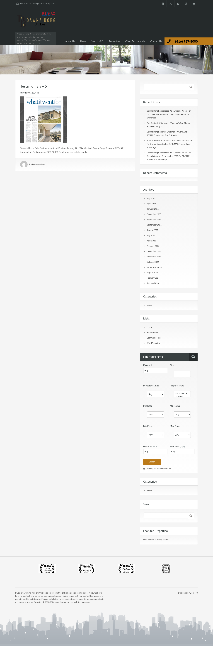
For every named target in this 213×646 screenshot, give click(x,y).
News (83, 41)
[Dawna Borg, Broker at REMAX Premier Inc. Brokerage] (35, 23)
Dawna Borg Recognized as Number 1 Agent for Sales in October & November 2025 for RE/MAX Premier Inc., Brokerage (169, 156)
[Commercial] (182, 393)
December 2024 (154, 251)
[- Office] (182, 396)
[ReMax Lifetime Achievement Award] (47, 568)
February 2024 (153, 278)
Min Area (150, 446)
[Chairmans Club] (86, 568)
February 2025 (153, 246)
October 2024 (153, 262)
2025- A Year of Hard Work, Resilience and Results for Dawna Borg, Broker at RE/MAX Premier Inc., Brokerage (169, 144)
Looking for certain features (158, 468)
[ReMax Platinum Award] (126, 568)
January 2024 (153, 283)
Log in (149, 327)
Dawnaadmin (38, 164)
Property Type (177, 385)
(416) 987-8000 (186, 41)
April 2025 (151, 241)
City (172, 365)
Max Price (175, 426)
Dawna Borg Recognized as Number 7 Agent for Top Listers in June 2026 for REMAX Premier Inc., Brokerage (169, 114)
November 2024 (154, 256)
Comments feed (154, 338)
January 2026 (153, 209)
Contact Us (156, 41)
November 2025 (154, 219)
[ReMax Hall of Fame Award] (166, 568)
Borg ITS (194, 593)
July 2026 (151, 198)
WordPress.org (153, 343)
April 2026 (151, 203)
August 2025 (152, 230)
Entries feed (152, 332)
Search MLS (97, 41)
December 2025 (154, 214)
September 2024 (154, 267)
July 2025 (151, 235)
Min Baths (175, 406)
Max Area (177, 446)
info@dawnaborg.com (44, 3)
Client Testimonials (135, 41)
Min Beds (147, 406)
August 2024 (152, 272)
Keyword (147, 365)
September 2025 (154, 225)
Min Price (147, 426)
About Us (70, 41)
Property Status (151, 385)
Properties (114, 41)
